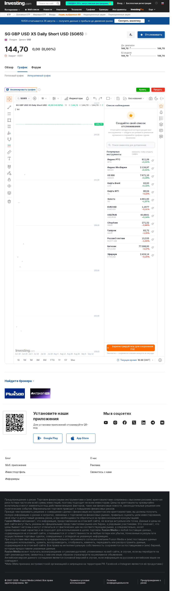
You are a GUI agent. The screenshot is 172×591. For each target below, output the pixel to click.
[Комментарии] (161, 130)
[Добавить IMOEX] (152, 168)
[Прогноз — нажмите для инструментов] (9, 146)
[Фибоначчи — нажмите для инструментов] (9, 127)
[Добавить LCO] (152, 184)
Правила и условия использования (79, 581)
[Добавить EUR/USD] (152, 208)
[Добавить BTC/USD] (152, 247)
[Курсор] (9, 99)
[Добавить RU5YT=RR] (152, 239)
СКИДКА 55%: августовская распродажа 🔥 (89, 3)
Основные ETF (23, 14)
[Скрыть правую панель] (103, 229)
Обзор (9, 67)
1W (24, 360)
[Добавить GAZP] (152, 231)
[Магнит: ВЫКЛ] (9, 167)
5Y (65, 360)
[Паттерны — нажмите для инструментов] (9, 139)
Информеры (12, 478)
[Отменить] (94, 98)
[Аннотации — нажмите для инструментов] (9, 158)
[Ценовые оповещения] (87, 98)
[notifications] (156, 3)
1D (18, 360)
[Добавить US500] (152, 176)
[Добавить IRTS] (152, 160)
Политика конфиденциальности (117, 581)
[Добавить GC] (152, 200)
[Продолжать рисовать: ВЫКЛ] (9, 173)
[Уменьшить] (50, 347)
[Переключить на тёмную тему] (156, 98)
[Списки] (161, 118)
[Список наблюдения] (161, 106)
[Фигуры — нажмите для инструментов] (9, 120)
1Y (59, 360)
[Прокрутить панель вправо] (162, 98)
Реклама (95, 465)
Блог (8, 458)
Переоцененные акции (119, 14)
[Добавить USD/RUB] (152, 216)
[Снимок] (150, 98)
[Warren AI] (161, 136)
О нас (93, 458)
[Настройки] (160, 360)
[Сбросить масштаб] (68, 347)
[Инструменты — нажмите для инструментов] (9, 152)
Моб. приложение (15, 465)
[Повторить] (100, 98)
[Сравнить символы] (34, 98)
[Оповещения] (161, 112)
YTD (52, 360)
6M (44, 360)
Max (73, 360)
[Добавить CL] (152, 192)
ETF (9, 14)
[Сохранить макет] (118, 98)
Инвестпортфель (15, 472)
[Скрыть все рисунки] (9, 186)
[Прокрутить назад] (59, 347)
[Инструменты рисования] (15, 229)
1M (31, 360)
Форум (36, 67)
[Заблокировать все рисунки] (9, 180)
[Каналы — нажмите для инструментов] (9, 114)
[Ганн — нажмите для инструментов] (9, 133)
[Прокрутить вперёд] (63, 347)
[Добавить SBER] (152, 224)
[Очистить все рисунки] (9, 202)
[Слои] (9, 192)
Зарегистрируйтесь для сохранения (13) (132, 348)
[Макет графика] (109, 98)
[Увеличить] (54, 347)
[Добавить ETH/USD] (152, 255)
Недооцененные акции (94, 14)
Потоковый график (14, 75)
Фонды (52, 14)
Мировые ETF (39, 14)
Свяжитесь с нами (101, 472)
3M (37, 360)
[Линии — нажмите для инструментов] (9, 107)
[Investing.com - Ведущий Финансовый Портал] (18, 3)
